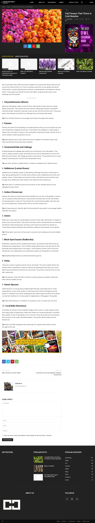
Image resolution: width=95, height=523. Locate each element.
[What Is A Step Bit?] (38, 468)
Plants (8, 7)
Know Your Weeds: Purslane (84, 71)
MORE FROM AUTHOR (21, 56)
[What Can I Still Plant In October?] (29, 64)
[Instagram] (72, 499)
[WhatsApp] (38, 46)
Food (78, 69)
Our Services (71, 521)
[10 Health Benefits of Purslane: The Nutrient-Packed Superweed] (38, 459)
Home (3, 7)
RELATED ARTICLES (7, 56)
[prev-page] (89, 56)
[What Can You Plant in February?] (66, 64)
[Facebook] (25, 46)
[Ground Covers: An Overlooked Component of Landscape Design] (10, 64)
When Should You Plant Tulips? (11, 373)
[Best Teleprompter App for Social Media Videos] (38, 477)
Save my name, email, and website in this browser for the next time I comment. (28, 435)
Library (78, 521)
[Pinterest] (34, 46)
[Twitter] (29, 46)
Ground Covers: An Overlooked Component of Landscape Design (9, 73)
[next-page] (92, 56)
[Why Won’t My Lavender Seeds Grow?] (47, 64)
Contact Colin (85, 521)
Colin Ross (69, 19)
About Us (64, 521)
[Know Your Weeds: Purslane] (84, 64)
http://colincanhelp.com (21, 386)
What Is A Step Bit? (49, 466)
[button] (82, 2)
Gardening (5, 69)
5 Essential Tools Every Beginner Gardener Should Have (48, 374)
